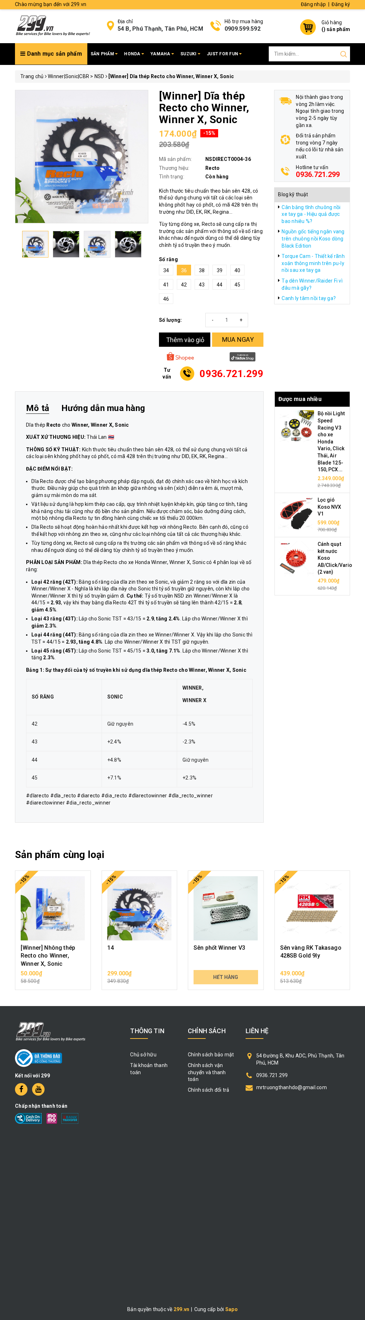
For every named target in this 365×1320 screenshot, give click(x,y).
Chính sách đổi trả (209, 1090)
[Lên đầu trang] (354, 918)
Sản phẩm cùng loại (59, 854)
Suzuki (189, 53)
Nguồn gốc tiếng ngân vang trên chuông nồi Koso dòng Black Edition (313, 238)
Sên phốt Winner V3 (219, 947)
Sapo (231, 1309)
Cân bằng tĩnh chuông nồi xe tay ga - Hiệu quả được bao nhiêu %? (311, 214)
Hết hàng (225, 977)
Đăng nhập (313, 4)
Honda (133, 53)
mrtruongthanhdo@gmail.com (291, 1087)
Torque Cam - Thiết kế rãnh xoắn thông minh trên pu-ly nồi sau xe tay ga (313, 263)
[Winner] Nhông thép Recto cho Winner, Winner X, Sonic (48, 955)
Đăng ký (340, 4)
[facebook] (21, 1089)
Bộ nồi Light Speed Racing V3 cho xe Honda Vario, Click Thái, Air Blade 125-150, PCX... (331, 441)
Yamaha (160, 53)
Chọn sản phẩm (52, 977)
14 (110, 947)
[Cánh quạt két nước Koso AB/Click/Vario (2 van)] (296, 558)
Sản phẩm (103, 53)
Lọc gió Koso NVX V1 (329, 507)
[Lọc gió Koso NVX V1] (296, 514)
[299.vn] (53, 25)
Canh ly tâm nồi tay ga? (309, 298)
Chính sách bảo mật (211, 1054)
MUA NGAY (238, 339)
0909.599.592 (243, 28)
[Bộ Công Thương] (38, 1058)
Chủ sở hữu (143, 1054)
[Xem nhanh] (53, 908)
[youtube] (38, 1089)
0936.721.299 (318, 174)
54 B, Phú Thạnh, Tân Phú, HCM (160, 28)
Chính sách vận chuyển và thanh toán (207, 1072)
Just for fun (223, 53)
